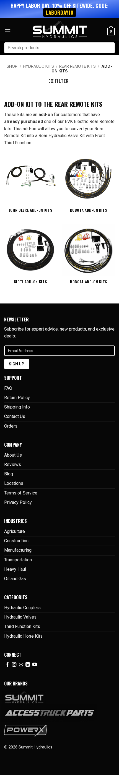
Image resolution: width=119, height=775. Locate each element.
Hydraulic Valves (20, 617)
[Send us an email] (21, 664)
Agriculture (14, 531)
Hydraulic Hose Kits (23, 636)
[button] (7, 29)
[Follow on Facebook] (7, 664)
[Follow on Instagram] (14, 664)
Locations (13, 483)
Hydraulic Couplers (22, 607)
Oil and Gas (15, 578)
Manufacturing (18, 550)
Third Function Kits (22, 626)
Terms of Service (20, 493)
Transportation (18, 559)
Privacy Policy (18, 502)
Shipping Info (17, 407)
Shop (12, 66)
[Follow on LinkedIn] (27, 664)
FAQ (8, 388)
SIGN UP (16, 364)
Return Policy (17, 397)
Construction (16, 540)
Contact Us (14, 416)
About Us (13, 455)
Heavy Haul (15, 569)
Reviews (12, 464)
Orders (10, 426)
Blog (8, 473)
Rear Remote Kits (77, 66)
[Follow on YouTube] (34, 664)
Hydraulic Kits (38, 66)
